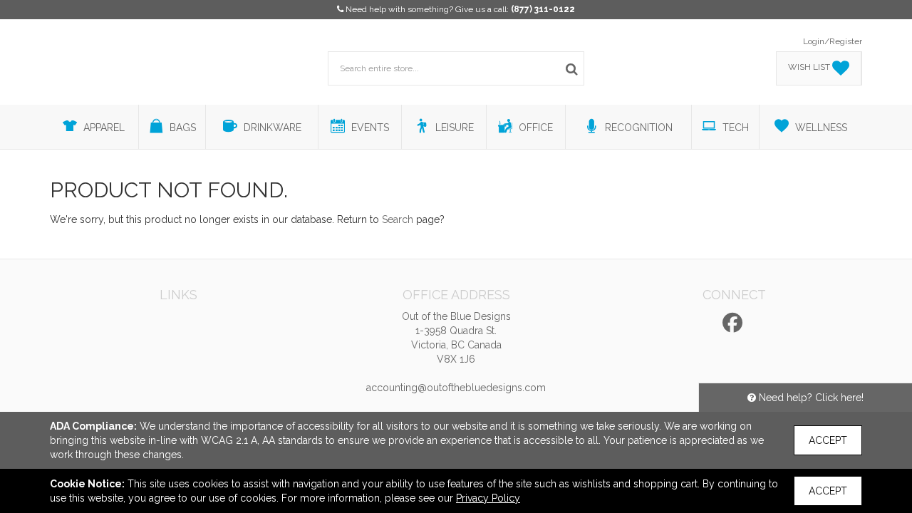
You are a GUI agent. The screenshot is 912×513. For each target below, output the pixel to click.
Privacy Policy (488, 498)
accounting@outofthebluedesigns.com (456, 387)
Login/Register (832, 41)
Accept (828, 440)
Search (397, 219)
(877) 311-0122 (543, 9)
